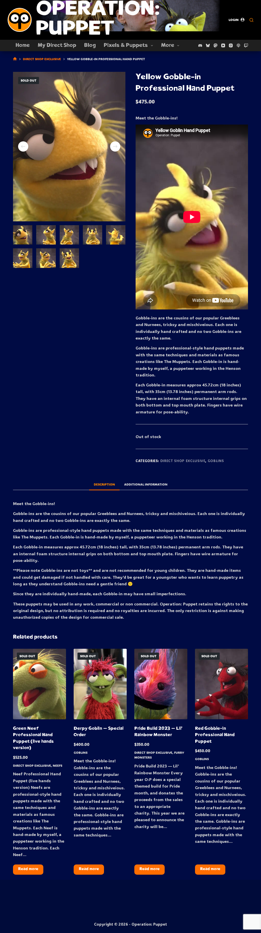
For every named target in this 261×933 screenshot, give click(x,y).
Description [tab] (104, 484)
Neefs (57, 765)
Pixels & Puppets (126, 45)
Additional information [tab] (145, 484)
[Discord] (200, 45)
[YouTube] (223, 45)
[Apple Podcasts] (238, 45)
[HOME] (15, 59)
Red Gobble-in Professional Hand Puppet (214, 735)
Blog (90, 45)
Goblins (216, 460)
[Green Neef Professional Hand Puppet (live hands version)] (39, 684)
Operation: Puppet (98, 19)
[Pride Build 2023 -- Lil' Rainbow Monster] (160, 684)
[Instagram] (231, 45)
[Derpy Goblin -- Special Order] (100, 684)
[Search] (251, 20)
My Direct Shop (57, 45)
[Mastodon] (215, 45)
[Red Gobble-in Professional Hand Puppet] (221, 684)
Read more (28, 869)
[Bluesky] (208, 45)
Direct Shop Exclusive (182, 460)
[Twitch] (246, 45)
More (167, 45)
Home (23, 45)
